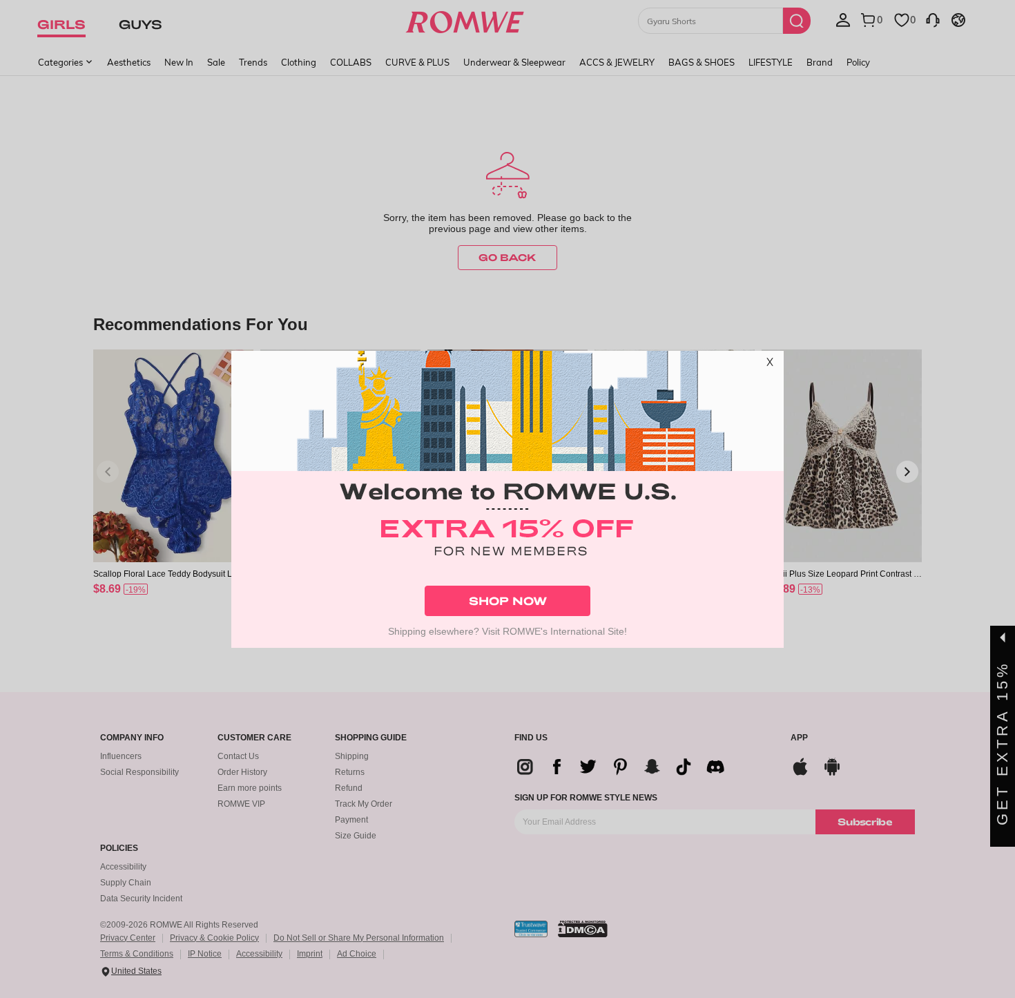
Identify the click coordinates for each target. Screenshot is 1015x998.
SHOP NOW (508, 600)
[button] (770, 364)
